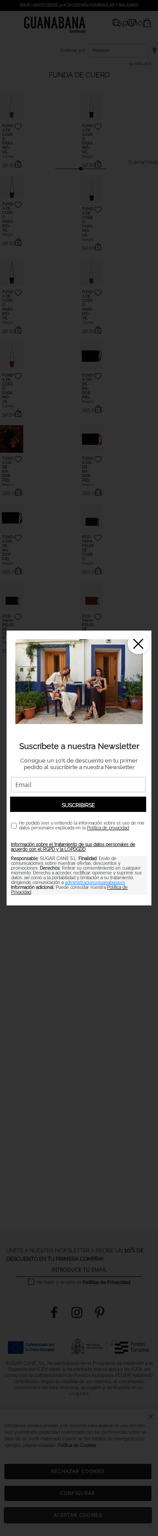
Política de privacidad (108, 827)
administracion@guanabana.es (95, 882)
